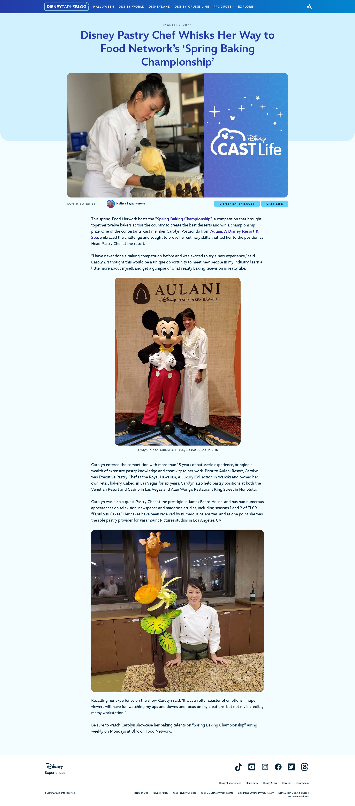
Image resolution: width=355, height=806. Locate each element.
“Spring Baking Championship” (183, 219)
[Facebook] (278, 767)
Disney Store (270, 783)
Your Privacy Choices (184, 792)
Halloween (103, 6)
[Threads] (304, 767)
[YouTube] (252, 767)
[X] (291, 767)
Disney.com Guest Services (293, 792)
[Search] (309, 6)
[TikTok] (239, 767)
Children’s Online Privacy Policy (256, 792)
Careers (286, 783)
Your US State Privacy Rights (217, 792)
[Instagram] (265, 767)
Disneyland (160, 6)
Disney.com (302, 783)
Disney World (132, 6)
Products (222, 6)
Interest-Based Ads (298, 796)
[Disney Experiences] (55, 769)
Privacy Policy (160, 792)
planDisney (252, 783)
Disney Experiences (230, 783)
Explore (245, 6)
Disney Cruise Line (192, 6)
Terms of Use (141, 792)
